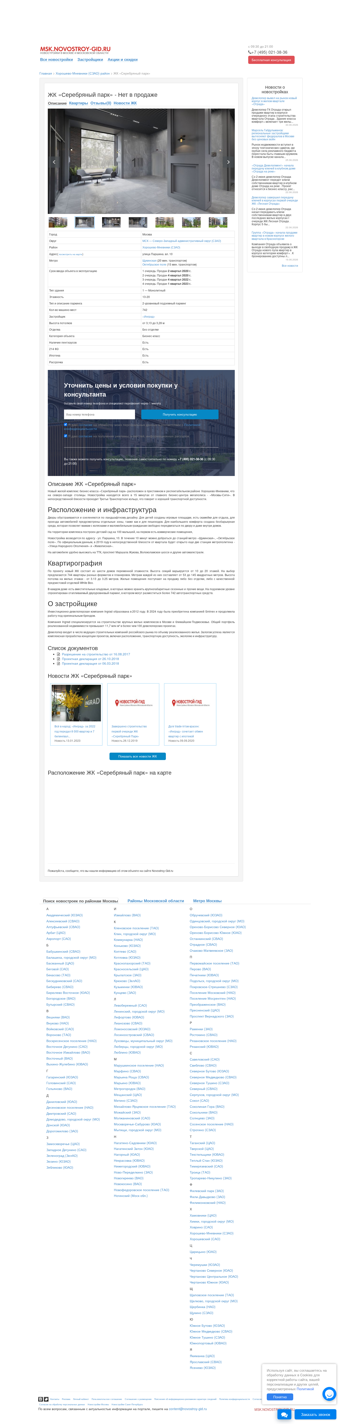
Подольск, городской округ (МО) (214, 980)
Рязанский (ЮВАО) (204, 1046)
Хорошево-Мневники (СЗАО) (161, 247)
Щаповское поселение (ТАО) (212, 1295)
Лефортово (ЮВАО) (129, 1017)
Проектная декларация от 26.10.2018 (90, 658)
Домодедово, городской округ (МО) (73, 1119)
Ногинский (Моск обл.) (131, 1195)
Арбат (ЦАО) (56, 932)
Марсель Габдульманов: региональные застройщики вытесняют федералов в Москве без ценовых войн (273, 134)
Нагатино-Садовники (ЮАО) (135, 1142)
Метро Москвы (207, 900)
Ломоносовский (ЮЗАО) (132, 1029)
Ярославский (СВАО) (206, 1361)
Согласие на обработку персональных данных (62, 1404)
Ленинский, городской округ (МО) (139, 1011)
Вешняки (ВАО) (58, 1017)
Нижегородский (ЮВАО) (132, 1166)
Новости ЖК (125, 103)
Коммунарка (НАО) (128, 939)
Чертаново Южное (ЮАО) (209, 1282)
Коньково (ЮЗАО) (127, 945)
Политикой (305, 1388)
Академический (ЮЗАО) (64, 915)
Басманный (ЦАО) (60, 963)
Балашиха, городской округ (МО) (71, 957)
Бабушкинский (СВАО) (63, 951)
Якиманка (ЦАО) (202, 1355)
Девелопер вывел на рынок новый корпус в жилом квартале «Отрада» (274, 101)
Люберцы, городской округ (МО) (138, 1046)
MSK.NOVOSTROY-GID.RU (274, 1409)
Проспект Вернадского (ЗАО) (212, 1016)
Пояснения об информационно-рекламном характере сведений (185, 1399)
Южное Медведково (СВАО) (211, 1331)
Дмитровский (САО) (61, 1113)
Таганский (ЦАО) (202, 1142)
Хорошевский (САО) (205, 1238)
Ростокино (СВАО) (204, 1034)
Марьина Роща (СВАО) (131, 1077)
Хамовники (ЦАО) (203, 1215)
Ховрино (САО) (201, 1227)
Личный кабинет (81, 1399)
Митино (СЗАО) (126, 1100)
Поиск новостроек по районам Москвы (80, 901)
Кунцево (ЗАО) (125, 992)
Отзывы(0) (100, 103)
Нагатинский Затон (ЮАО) (134, 1148)
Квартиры (78, 103)
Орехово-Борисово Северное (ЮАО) (218, 926)
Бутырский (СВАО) (60, 1004)
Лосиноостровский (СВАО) (134, 1034)
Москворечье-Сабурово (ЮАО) (137, 1124)
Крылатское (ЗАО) (128, 975)
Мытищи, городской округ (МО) (137, 1129)
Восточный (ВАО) (59, 1058)
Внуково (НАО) (57, 1023)
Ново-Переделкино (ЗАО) (133, 1172)
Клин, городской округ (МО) (135, 933)
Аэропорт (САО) (58, 938)
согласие (85, 424)
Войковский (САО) (60, 1029)
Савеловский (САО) (205, 1059)
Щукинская (149, 260)
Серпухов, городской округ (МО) (214, 1094)
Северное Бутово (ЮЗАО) (209, 1071)
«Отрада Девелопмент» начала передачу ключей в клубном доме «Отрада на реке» (274, 168)
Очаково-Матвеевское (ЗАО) (211, 950)
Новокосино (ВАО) (128, 1183)
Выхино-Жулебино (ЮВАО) (67, 1064)
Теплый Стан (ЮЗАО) (206, 1160)
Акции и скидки (123, 59)
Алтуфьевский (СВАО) (63, 926)
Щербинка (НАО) (203, 1306)
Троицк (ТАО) (200, 1172)
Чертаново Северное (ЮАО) (211, 1270)
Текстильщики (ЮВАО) (207, 1154)
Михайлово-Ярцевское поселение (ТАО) (145, 1106)
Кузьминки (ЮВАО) (128, 986)
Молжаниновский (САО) (132, 1118)
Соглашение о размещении (138, 1399)
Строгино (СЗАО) (203, 1129)
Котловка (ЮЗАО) (127, 957)
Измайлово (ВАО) (127, 915)
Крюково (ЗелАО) (127, 980)
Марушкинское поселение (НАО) (139, 1065)
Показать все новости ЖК (137, 756)
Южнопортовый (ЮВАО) (208, 1343)
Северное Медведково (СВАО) (213, 1077)
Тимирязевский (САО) (206, 1166)
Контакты (54, 1399)
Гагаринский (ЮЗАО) (62, 1077)
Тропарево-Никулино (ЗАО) (211, 1178)
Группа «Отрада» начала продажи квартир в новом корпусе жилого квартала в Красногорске (274, 235)
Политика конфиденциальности (234, 1399)
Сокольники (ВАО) (204, 1112)
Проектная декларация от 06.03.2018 (90, 663)
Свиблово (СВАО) (203, 1065)
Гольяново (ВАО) (59, 1088)
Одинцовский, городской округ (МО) (217, 921)
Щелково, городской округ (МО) (214, 1301)
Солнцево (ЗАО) (202, 1118)
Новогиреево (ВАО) (129, 1178)
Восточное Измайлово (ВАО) (68, 1052)
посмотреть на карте (70, 254)
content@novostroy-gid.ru (188, 1408)
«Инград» (148, 316)
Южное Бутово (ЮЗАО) (207, 1325)
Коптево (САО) (125, 951)
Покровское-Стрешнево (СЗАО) (214, 986)
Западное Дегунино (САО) (66, 1149)
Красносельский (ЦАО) (131, 969)
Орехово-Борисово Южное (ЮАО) (216, 932)
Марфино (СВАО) (127, 1071)
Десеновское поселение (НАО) (69, 1107)
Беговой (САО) (57, 969)
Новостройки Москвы (98, 1404)
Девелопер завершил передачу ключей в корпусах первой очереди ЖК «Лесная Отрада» (275, 200)
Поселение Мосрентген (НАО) (213, 998)
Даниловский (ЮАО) (61, 1101)
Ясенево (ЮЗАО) (203, 1367)
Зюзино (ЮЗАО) (58, 1161)
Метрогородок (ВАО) (129, 1088)
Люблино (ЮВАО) (127, 1052)
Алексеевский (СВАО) (63, 921)
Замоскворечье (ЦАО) (63, 1143)
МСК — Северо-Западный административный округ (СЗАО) (181, 241)
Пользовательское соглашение (107, 1399)
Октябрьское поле (154, 264)
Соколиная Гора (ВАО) (207, 1106)
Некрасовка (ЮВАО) (129, 1160)
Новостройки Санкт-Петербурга (127, 1404)
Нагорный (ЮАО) (127, 1154)
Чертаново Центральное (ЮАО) (214, 1276)
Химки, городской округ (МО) (212, 1221)
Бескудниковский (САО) (64, 980)
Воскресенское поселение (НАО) (71, 1040)
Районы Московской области (156, 900)
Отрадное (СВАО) (203, 944)
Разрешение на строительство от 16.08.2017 (96, 654)
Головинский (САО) (61, 1082)
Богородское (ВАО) (61, 998)
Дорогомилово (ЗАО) (62, 1131)
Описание (57, 103)
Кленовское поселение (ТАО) (136, 928)
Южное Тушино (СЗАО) (207, 1337)
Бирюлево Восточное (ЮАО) (68, 992)
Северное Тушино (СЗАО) (209, 1082)
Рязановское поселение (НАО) (213, 1040)
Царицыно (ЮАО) (203, 1251)
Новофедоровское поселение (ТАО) (141, 1189)
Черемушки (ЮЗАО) (205, 1264)
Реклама (66, 1399)
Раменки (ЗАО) (201, 1029)
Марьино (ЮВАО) (127, 1082)
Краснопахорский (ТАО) (132, 963)
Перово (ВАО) (200, 969)
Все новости (290, 265)
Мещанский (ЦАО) (128, 1094)
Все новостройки (56, 59)
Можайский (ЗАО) (127, 1112)
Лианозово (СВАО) (128, 1023)
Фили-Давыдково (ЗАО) (207, 1196)
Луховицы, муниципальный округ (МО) (143, 1040)
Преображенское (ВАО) (208, 1004)
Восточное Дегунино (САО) (67, 1046)
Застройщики (90, 59)
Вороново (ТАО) (58, 1034)
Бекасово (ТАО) (58, 975)
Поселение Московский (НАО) (213, 992)
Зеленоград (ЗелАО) (62, 1155)
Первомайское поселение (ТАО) (214, 963)
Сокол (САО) (199, 1100)
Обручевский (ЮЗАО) (206, 915)
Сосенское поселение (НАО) (212, 1124)
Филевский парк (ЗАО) (207, 1190)
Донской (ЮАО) (58, 1125)
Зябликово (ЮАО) (59, 1167)
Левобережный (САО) (130, 1005)
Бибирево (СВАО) (60, 986)
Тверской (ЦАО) (202, 1148)
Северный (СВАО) (204, 1088)
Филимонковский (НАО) (208, 1202)
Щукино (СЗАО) (201, 1312)
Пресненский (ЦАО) (205, 1010)
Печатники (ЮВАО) (204, 975)
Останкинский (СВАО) (206, 938)
